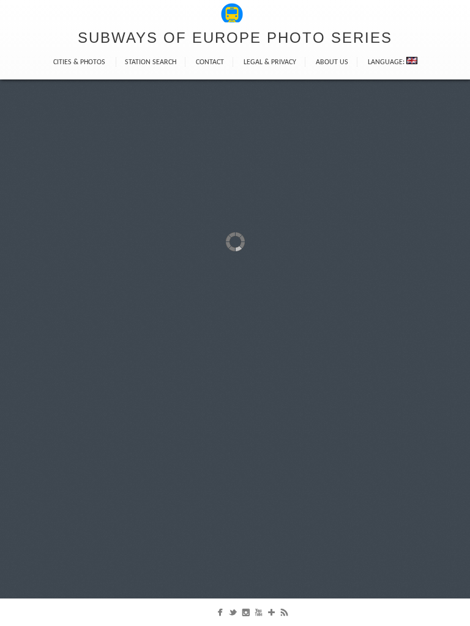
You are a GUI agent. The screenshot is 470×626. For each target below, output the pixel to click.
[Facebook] (220, 615)
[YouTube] (258, 615)
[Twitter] (232, 615)
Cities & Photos (79, 62)
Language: (387, 62)
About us (332, 62)
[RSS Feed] (284, 615)
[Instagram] (245, 615)
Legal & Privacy (270, 62)
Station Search (150, 62)
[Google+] (271, 615)
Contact (210, 62)
